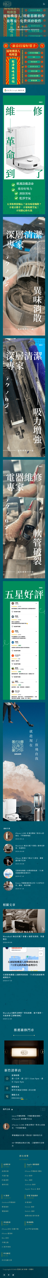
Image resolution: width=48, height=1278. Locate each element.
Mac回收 (5, 1238)
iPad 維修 (28, 1175)
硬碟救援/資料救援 (32, 1215)
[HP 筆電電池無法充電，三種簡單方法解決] (6, 1144)
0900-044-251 (17, 1098)
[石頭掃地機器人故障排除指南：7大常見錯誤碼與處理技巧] (8, 873)
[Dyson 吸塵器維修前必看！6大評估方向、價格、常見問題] (8, 886)
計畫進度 (5, 1180)
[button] (22, 1099)
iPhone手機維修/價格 (33, 1171)
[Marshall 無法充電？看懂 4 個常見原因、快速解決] (8, 849)
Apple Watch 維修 (32, 1189)
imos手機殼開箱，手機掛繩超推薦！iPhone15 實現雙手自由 (27, 1117)
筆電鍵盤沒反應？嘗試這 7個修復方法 (27, 1135)
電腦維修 (5, 1211)
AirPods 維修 (30, 1184)
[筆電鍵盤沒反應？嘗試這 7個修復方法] (6, 1135)
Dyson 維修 (29, 1207)
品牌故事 (5, 1171)
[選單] (44, 4)
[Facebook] (4, 1275)
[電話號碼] (13, 1275)
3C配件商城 (6, 1247)
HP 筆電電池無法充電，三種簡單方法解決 (28, 1144)
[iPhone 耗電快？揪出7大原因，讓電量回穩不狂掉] (8, 861)
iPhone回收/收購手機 (10, 1229)
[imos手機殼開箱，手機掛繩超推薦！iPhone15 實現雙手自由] (6, 1117)
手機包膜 (5, 1242)
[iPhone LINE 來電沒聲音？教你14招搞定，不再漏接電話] (8, 836)
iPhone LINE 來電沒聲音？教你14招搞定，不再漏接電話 (28, 1126)
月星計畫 (5, 1175)
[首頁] (18, 27)
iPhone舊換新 (7, 1233)
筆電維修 (5, 1207)
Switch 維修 (30, 1211)
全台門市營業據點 (32, 1229)
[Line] (8, 1275)
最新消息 (5, 1184)
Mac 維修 (29, 1180)
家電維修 (28, 1202)
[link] (24, 1070)
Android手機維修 (9, 1202)
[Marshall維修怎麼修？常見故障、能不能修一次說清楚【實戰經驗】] (24, 997)
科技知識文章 (7, 1260)
